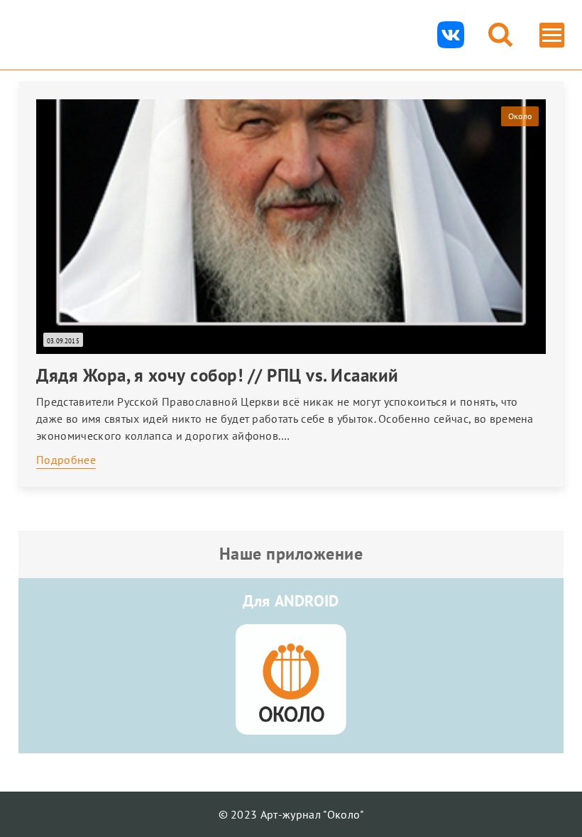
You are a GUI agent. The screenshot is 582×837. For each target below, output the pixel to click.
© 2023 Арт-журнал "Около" (291, 814)
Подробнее (66, 460)
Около (520, 116)
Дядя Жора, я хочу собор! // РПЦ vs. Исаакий (217, 375)
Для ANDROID (291, 601)
